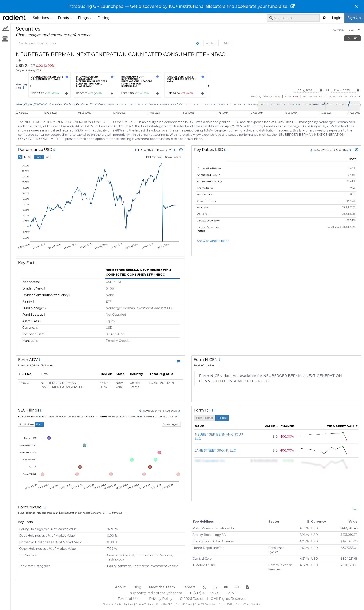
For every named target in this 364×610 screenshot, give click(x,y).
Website (256, 604)
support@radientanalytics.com (156, 593)
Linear (39, 156)
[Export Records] (181, 150)
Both (39, 424)
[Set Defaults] (19, 60)
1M (345, 96)
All (304, 96)
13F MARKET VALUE (342, 426)
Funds (117, 604)
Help (230, 593)
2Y (325, 96)
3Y (320, 96)
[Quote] (24, 157)
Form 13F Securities (205, 604)
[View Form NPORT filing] (354, 508)
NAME (199, 426)
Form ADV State (145, 604)
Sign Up (354, 18)
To (327, 89)
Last (295, 96)
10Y (310, 96)
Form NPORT (225, 604)
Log (47, 156)
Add (225, 43)
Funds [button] (64, 18)
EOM (288, 96)
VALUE (270, 426)
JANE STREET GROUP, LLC (215, 450)
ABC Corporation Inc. (210, 461)
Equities (128, 604)
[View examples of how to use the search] (197, 43)
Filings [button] (83, 18)
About (120, 587)
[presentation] (30, 86)
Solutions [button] (41, 18)
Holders (222, 417)
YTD (357, 96)
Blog (137, 587)
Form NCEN (242, 604)
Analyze (211, 43)
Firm (31, 424)
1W (351, 96)
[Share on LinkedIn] (355, 38)
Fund (22, 424)
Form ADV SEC (164, 604)
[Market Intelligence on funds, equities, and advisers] (14, 18)
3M (340, 96)
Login (336, 18)
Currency (338, 29)
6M (335, 96)
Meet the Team (162, 587)
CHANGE (287, 426)
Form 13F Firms (183, 604)
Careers (188, 587)
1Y (330, 96)
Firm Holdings (204, 417)
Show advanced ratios (213, 241)
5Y (315, 96)
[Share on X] (349, 38)
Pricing (104, 18)
